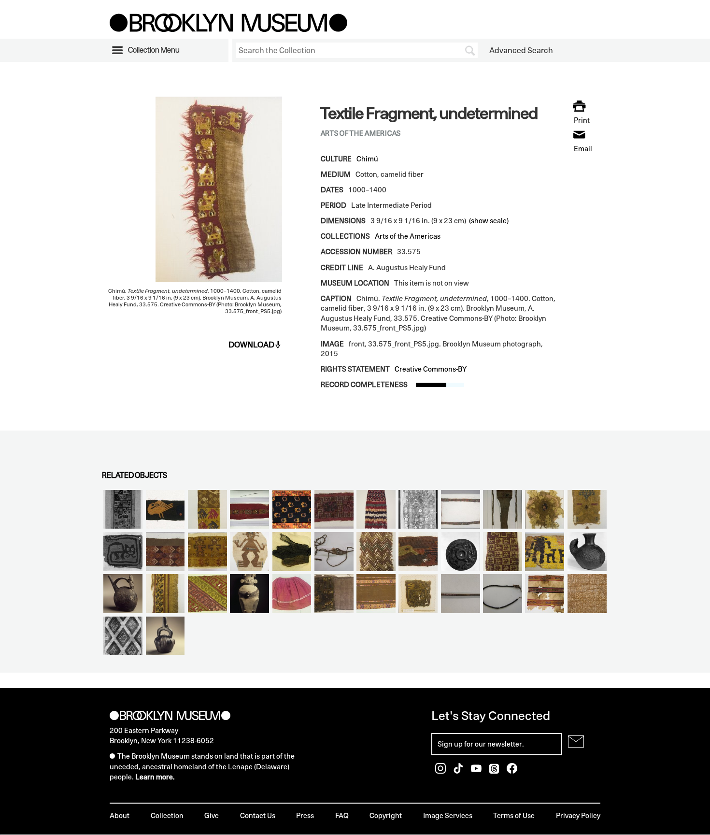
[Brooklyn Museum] (228, 29)
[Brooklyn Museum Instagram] (441, 771)
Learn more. (155, 777)
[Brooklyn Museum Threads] (495, 771)
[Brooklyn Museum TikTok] (459, 771)
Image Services (447, 815)
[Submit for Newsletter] (576, 741)
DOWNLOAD (251, 344)
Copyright (385, 815)
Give (211, 815)
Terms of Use (514, 815)
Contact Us (257, 815)
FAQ (342, 815)
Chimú (367, 159)
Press (305, 815)
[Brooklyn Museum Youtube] (477, 771)
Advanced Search (521, 50)
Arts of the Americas (407, 236)
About (119, 815)
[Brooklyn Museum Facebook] (512, 771)
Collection (167, 815)
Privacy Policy (578, 815)
